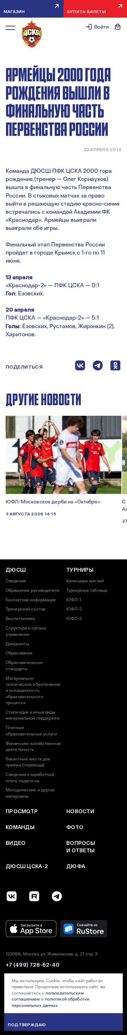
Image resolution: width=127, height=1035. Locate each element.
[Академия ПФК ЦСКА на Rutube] (34, 896)
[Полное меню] (10, 27)
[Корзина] (117, 26)
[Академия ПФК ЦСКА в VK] (12, 896)
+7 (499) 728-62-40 (33, 965)
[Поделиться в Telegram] (98, 367)
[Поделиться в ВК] (80, 367)
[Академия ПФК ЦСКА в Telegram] (57, 896)
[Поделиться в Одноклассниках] (115, 367)
